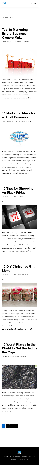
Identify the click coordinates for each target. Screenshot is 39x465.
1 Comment (20, 196)
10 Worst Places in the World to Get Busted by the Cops (19, 348)
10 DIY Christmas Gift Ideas (18, 268)
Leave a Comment (23, 42)
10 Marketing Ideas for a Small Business (18, 115)
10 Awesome (31, 456)
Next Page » (13, 425)
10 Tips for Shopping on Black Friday (18, 190)
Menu (35, 4)
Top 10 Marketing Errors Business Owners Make (15, 33)
